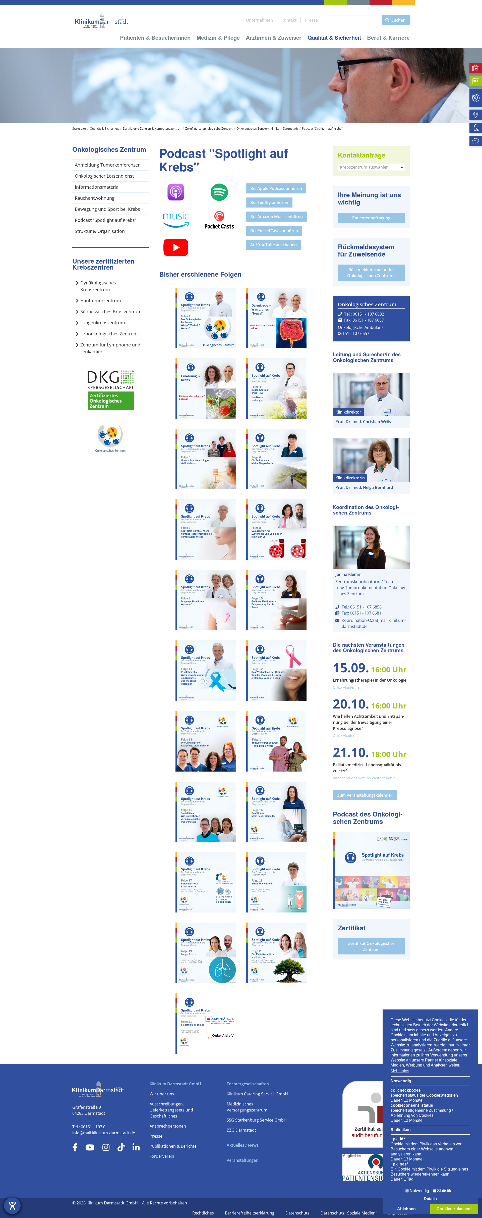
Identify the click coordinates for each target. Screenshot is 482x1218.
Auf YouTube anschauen (273, 244)
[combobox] (371, 167)
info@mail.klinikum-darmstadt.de (103, 1133)
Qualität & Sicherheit (334, 37)
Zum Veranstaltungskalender (364, 795)
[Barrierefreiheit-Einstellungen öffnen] (12, 1205)
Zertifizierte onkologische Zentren (208, 128)
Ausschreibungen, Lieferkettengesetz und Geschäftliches (171, 1110)
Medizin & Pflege (218, 37)
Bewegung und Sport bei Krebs (107, 209)
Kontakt (288, 20)
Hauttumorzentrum (100, 300)
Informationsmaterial (97, 187)
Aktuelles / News (243, 1145)
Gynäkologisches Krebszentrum (98, 286)
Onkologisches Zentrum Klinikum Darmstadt (267, 128)
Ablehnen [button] (406, 1209)
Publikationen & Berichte (173, 1146)
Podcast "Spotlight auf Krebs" (322, 128)
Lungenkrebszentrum (102, 323)
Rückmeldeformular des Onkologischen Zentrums (371, 272)
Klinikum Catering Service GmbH (257, 1094)
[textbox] (371, 167)
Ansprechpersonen (168, 1126)
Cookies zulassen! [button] (454, 1209)
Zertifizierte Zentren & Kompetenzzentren (152, 128)
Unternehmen (259, 20)
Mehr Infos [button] (400, 1071)
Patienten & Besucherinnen (155, 37)
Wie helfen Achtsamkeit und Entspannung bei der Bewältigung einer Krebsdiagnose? (368, 722)
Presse (311, 20)
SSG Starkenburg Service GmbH (257, 1120)
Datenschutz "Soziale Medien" (349, 1213)
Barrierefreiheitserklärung (250, 1213)
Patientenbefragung (371, 218)
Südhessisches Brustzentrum (111, 312)
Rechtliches (203, 1213)
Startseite (79, 128)
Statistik (444, 1191)
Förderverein (162, 1156)
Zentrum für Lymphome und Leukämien (110, 348)
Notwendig (419, 1191)
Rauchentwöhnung (94, 198)
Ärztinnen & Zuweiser (274, 37)
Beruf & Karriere (388, 37)
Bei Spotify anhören (269, 202)
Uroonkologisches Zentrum (109, 334)
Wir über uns (162, 1094)
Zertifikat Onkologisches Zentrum (371, 946)
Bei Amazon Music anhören (276, 216)
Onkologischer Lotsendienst (104, 176)
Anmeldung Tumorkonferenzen (108, 165)
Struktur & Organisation (100, 231)
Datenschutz (298, 1213)
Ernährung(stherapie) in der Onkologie (369, 680)
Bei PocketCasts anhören (274, 230)
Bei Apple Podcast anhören (276, 188)
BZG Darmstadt (241, 1130)
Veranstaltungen (242, 1160)
